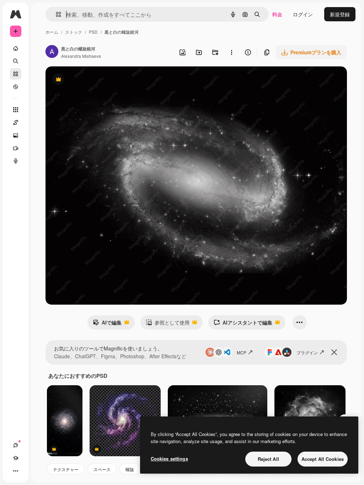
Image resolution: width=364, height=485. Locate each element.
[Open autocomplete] (55, 14)
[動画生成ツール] (15, 148)
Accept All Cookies (322, 459)
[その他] (15, 470)
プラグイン (307, 352)
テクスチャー (66, 469)
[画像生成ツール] (15, 135)
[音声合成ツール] (15, 161)
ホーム (52, 32)
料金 (277, 14)
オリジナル (94, 80)
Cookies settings (169, 458)
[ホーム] (15, 48)
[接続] (15, 445)
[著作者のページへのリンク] (52, 52)
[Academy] (15, 458)
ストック (73, 32)
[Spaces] (15, 122)
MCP (241, 352)
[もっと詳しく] (15, 86)
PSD (93, 32)
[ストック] (15, 74)
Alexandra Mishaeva (81, 56)
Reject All (268, 459)
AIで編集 (107, 324)
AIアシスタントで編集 (243, 324)
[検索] (15, 61)
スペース (102, 469)
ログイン (303, 14)
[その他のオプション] (231, 52)
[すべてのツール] (15, 109)
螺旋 (129, 469)
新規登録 (340, 14)
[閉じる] (334, 352)
